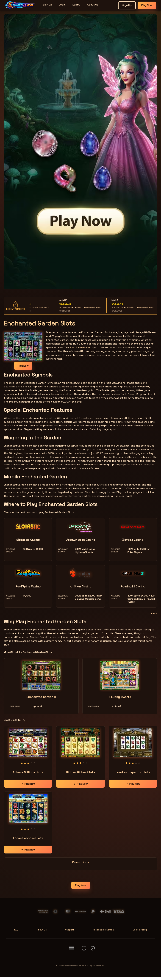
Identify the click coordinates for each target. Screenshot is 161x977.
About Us (92, 4)
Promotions (80, 862)
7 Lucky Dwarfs (120, 697)
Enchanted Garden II (41, 697)
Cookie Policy (140, 929)
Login (62, 4)
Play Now (146, 5)
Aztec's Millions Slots (28, 772)
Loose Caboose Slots (28, 838)
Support (69, 929)
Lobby (76, 4)
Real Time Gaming (80, 347)
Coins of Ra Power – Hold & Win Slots (63, 307)
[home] (20, 8)
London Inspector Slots (133, 772)
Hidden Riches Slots (80, 772)
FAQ (16, 929)
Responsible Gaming (103, 929)
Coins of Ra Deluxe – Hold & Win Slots (116, 307)
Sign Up (47, 4)
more (154, 613)
